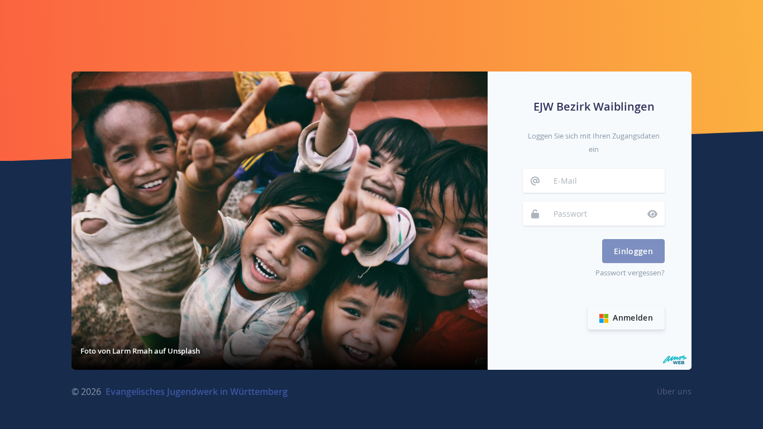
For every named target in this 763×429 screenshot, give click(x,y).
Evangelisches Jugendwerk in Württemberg (197, 391)
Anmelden (632, 317)
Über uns (674, 391)
